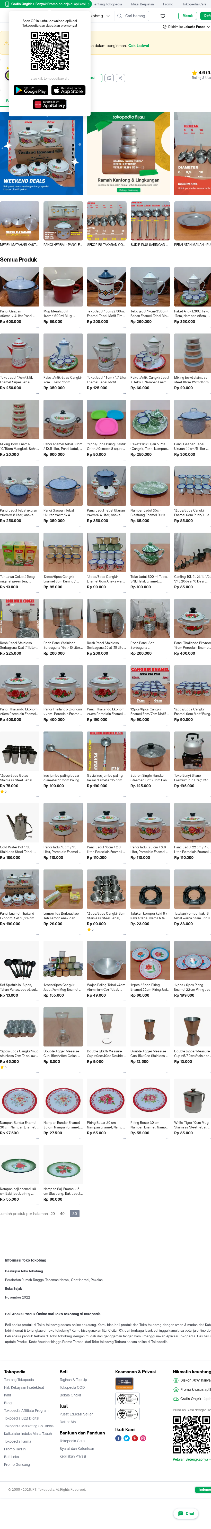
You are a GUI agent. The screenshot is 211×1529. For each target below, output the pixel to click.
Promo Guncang (17, 1464)
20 (52, 1213)
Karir (7, 1395)
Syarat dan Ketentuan (77, 1449)
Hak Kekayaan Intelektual (24, 1387)
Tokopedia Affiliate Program (26, 1410)
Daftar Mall (69, 1422)
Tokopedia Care (194, 4)
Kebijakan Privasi (73, 1456)
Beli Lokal (12, 1457)
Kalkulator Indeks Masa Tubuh (28, 1434)
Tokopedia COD (72, 1387)
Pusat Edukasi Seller (76, 1414)
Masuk (188, 16)
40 (62, 1213)
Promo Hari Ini (15, 1449)
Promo (168, 4)
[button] (186, 27)
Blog (8, 1403)
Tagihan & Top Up (73, 1380)
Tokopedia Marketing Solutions (29, 1426)
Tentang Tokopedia (107, 4)
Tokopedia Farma (17, 1441)
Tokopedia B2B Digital (21, 1418)
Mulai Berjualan (142, 4)
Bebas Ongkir (70, 1395)
